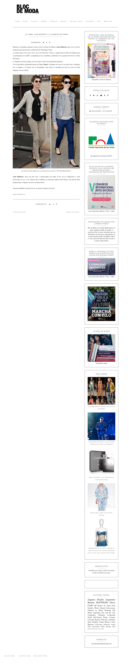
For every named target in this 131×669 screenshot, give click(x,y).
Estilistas (95, 622)
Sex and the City (108, 612)
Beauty (91, 602)
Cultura (34, 21)
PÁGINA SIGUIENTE (72, 212)
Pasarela (53, 21)
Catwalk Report (94, 619)
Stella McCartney (95, 617)
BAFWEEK (102, 602)
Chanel (102, 608)
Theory (23, 194)
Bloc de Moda (9, 656)
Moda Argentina (94, 612)
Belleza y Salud (76, 21)
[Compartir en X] (43, 42)
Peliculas (104, 619)
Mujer (25, 21)
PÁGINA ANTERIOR (19, 212)
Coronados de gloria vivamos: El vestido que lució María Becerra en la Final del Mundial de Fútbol (101, 551)
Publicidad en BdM (40, 656)
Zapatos (63, 21)
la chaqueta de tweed (47, 188)
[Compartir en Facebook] (46, 42)
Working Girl (109, 610)
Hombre (43, 21)
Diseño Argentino (106, 599)
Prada (101, 622)
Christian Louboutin (106, 615)
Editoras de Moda (95, 610)
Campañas (92, 615)
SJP (95, 605)
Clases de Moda (25, 656)
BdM (99, 21)
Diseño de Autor (104, 605)
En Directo (90, 21)
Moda (17, 21)
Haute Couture (109, 617)
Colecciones (110, 608)
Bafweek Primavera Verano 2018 (96, 629)
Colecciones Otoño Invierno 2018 (103, 627)
